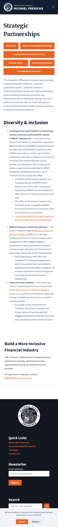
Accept (22, 522)
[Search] (46, 506)
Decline (35, 522)
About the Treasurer (19, 442)
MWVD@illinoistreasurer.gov (18, 378)
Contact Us (14, 453)
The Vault (13, 450)
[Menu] (53, 7)
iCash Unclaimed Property (22, 446)
